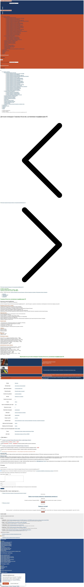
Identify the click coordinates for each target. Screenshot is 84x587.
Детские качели (7, 47)
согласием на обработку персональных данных (44, 470)
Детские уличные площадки (9, 35)
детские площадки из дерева (20, 412)
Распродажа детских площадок (10, 41)
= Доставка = (4, 295)
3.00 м (16, 401)
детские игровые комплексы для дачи (7, 557)
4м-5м (16, 423)
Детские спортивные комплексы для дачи (14, 39)
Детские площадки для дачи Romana (12, 34)
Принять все (6, 583)
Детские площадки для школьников (13, 37)
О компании (4, 49)
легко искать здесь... (4, 3)
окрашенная (17, 415)
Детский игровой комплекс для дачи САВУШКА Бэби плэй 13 (20, 529)
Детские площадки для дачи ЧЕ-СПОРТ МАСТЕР (15, 20)
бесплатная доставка (18, 431)
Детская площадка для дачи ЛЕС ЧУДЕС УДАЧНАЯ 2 (17, 522)
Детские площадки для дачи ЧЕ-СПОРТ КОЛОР (15, 27)
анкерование (17, 409)
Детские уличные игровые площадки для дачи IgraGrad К (16, 31)
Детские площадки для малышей (12, 36)
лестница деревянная (28, 420)
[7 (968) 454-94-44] (2, 7)
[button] (43, 511)
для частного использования (20, 385)
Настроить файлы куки (14, 583)
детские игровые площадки (5, 560)
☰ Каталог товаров (6, 16)
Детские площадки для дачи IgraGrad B (13, 24)
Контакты (4, 51)
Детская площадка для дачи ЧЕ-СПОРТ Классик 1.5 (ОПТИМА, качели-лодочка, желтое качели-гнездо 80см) (29, 520)
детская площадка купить (4, 555)
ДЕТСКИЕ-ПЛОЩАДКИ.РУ (6, 0)
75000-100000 (17, 428)
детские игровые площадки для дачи (7, 556)
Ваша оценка (3, 474)
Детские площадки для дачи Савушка (17, 292)
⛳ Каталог (2, 541)
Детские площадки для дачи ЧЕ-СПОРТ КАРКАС (15, 29)
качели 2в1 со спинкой (19, 396)
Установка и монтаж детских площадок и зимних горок (14, 48)
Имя (1, 483)
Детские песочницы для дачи (9, 101)
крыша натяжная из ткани (19, 420)
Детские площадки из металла (9, 43)
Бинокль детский (43, 506)
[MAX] (2, 8)
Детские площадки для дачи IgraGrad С (13, 28)
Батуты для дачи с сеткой (9, 45)
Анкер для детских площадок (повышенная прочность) (43, 496)
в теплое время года (18, 388)
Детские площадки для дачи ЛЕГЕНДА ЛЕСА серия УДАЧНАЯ (17, 21)
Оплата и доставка (5, 50)
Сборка (3, 52)
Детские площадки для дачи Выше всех (13, 33)
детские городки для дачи (5, 558)
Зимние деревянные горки (9, 46)
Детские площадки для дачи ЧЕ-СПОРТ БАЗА (14, 25)
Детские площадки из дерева (9, 42)
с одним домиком (18, 393)
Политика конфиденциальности (6, 570)
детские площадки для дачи (5, 554)
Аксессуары (6, 44)
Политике (19, 577)
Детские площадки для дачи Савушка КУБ (14, 30)
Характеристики (5, 294)
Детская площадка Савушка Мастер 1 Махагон (17, 527)
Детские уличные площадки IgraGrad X (13, 90)
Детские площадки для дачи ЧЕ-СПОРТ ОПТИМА (15, 18)
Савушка (16, 383)
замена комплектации (27, 431)
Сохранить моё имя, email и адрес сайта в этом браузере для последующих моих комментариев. (19, 486)
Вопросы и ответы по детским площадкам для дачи (11, 534)
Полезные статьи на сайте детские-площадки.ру (11, 537)
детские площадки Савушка (5, 562)
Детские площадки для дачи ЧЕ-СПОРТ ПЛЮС (14, 23)
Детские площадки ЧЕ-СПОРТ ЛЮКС (13, 22)
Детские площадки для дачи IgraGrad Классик (14, 78)
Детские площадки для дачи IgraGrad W (13, 32)
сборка (32, 431)
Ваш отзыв (2, 481)
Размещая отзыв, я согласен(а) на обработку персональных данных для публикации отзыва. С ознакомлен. (30, 470)
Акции (3, 53)
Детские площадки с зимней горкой (12, 38)
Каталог (2, 565)
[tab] (43, 294)
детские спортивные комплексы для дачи (7, 561)
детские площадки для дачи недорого (7, 559)
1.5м (15, 404)
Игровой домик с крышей (19, 391)
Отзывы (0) (4, 296)
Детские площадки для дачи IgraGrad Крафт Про (15, 26)
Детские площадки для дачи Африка (13, 19)
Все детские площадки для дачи (10, 17)
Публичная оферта (3, 572)
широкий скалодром (40, 420)
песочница (35, 420)
